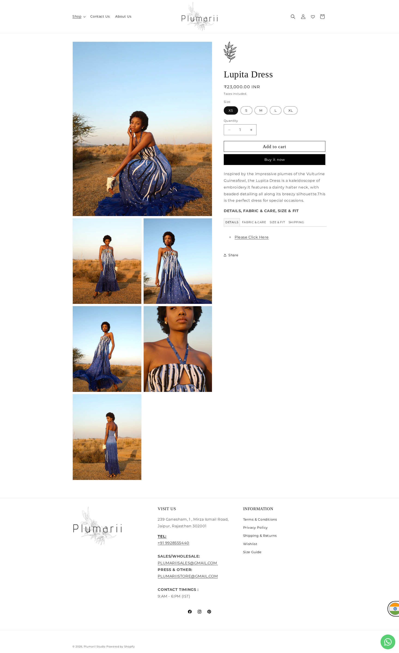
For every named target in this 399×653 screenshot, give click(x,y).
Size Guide (252, 552)
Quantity (231, 120)
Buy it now (274, 159)
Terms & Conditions (260, 519)
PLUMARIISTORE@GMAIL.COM (188, 576)
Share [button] (233, 255)
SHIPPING (296, 222)
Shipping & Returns (260, 536)
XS (231, 110)
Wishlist (250, 544)
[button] (79, 16)
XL (290, 110)
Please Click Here (252, 237)
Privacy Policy (255, 527)
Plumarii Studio (95, 646)
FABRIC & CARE (254, 222)
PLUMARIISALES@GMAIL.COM (188, 563)
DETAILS (231, 222)
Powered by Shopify (120, 646)
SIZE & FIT (277, 222)
